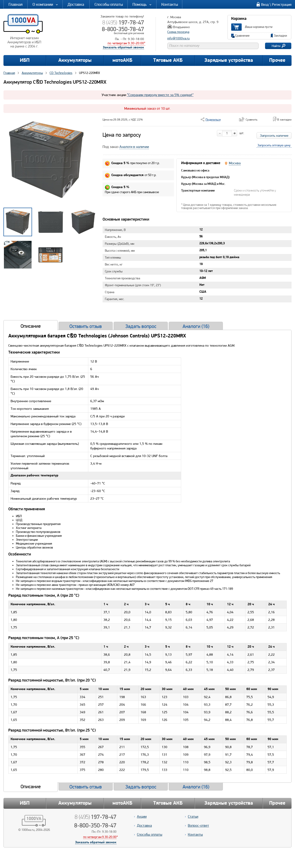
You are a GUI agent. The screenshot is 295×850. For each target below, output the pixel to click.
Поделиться (213, 119)
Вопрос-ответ (198, 825)
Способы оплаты (108, 4)
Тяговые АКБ (168, 60)
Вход (265, 4)
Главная (16, 4)
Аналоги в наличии (134, 147)
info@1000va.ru (178, 38)
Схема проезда (178, 32)
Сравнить (251, 119)
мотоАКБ (122, 60)
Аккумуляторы (74, 60)
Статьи (193, 816)
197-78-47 (123, 22)
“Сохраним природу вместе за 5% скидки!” (160, 95)
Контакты (169, 4)
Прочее (277, 60)
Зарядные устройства (228, 60)
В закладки (284, 119)
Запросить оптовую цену (274, 145)
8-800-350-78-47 (123, 29)
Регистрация (282, 4)
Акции (142, 816)
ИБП (25, 60)
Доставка (76, 4)
